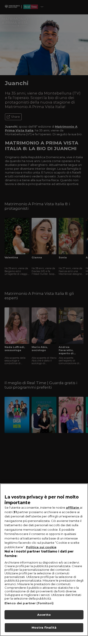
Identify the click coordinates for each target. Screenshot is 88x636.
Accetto (44, 614)
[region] (44, 559)
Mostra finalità (44, 627)
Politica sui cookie (41, 547)
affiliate (73, 507)
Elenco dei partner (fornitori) (29, 603)
